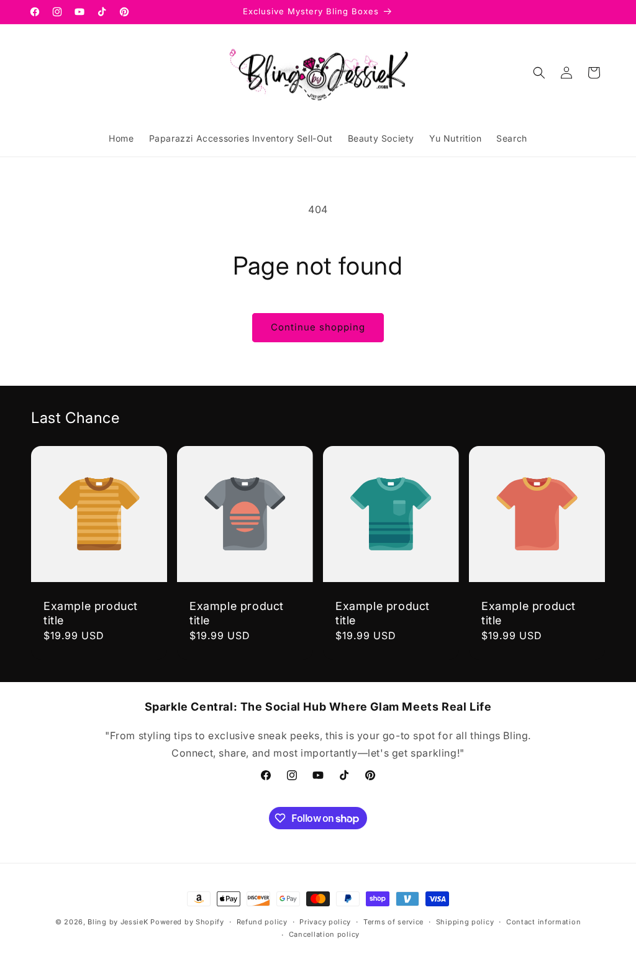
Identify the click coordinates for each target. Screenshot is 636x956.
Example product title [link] (90, 613)
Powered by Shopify (187, 921)
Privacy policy (325, 921)
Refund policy (262, 921)
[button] (539, 72)
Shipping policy (465, 921)
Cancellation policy (324, 934)
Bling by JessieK (118, 921)
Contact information (543, 921)
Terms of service (393, 921)
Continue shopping (318, 327)
